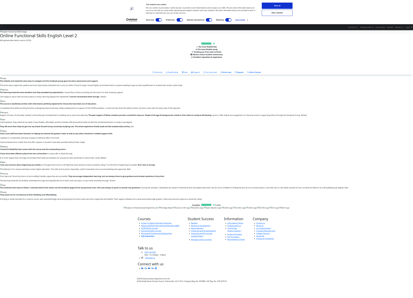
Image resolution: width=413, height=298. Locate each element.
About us (260, 226)
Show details (240, 20)
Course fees (380, 27)
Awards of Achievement (200, 226)
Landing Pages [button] (197, 236)
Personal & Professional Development (156, 233)
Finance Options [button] (234, 231)
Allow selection (277, 13)
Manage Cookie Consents (201, 239)
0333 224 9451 (150, 252)
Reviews (390, 27)
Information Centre (235, 223)
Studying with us (367, 27)
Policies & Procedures (265, 238)
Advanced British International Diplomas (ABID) (160, 226)
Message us (150, 258)
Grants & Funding (234, 234)
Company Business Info (265, 231)
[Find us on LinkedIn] (156, 268)
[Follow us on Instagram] (145, 268)
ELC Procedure (233, 237)
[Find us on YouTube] (149, 268)
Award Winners (197, 228)
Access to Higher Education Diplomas (156, 223)
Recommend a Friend (236, 239)
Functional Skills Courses (151, 231)
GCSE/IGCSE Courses (149, 228)
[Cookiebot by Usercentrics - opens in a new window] (131, 20)
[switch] (180, 20)
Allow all (277, 6)
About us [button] (398, 27)
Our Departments (263, 228)
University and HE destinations (203, 231)
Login (407, 27)
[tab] (157, 72)
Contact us (260, 223)
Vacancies (260, 236)
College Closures (263, 233)
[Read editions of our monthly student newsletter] (152, 268)
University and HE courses (201, 233)
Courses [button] (351, 27)
